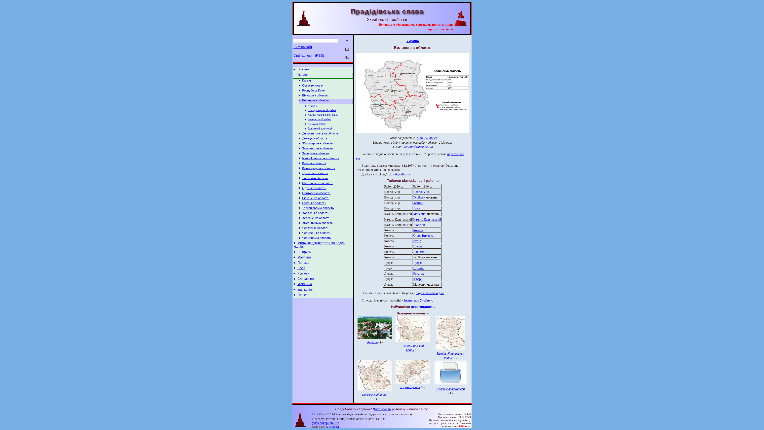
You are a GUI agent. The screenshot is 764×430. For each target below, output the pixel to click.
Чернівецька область (316, 232)
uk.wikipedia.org (399, 174)
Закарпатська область (317, 148)
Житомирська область (317, 143)
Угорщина (304, 284)
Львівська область (315, 178)
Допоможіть (382, 409)
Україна (303, 74)
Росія (301, 268)
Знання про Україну (417, 300)
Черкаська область (315, 228)
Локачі (417, 208)
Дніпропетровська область (320, 133)
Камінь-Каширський (427, 219)
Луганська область (315, 173)
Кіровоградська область (318, 168)
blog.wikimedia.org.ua (430, 293)
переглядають (423, 307)
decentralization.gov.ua (418, 146)
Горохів (418, 268)
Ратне (417, 241)
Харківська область (315, 213)
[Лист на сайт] (347, 49)
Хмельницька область (317, 223)
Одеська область (314, 188)
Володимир (421, 192)
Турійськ (419, 197)
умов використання (325, 423)
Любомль (419, 251)
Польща (303, 262)
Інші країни (305, 289)
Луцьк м (313, 105)
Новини (303, 69)
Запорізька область (315, 153)
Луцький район (316, 124)
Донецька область (314, 138)
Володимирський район (322, 110)
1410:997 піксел (426, 138)
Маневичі (419, 214)
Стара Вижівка (423, 235)
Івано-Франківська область (320, 158)
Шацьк (418, 246)
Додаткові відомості (320, 128)
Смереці (334, 426)
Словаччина (306, 278)
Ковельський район (319, 119)
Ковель (418, 230)
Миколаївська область (317, 183)
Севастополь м (312, 85)
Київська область (314, 163)
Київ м (306, 80)
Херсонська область (316, 218)
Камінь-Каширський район (323, 114)
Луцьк (417, 263)
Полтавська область (316, 193)
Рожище (418, 273)
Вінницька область (315, 95)
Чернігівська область (316, 237)
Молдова (304, 257)
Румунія (303, 273)
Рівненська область (315, 198)
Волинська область (315, 100)
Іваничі (418, 203)
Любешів (419, 225)
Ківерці (418, 279)
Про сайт (304, 295)
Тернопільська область (318, 208)
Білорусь (304, 252)
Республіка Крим (313, 90)
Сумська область (314, 203)
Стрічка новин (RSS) (308, 55)
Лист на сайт (302, 47)
